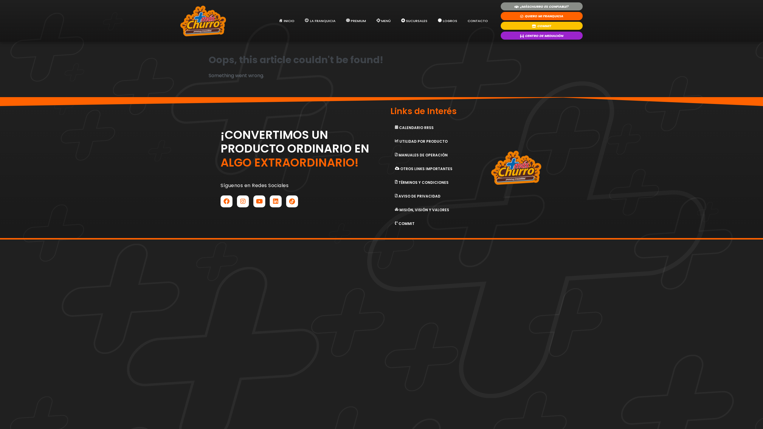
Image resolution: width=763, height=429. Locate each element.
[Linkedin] (276, 201)
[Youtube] (259, 201)
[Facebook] (226, 201)
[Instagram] (243, 201)
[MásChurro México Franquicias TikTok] (292, 201)
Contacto (478, 20)
